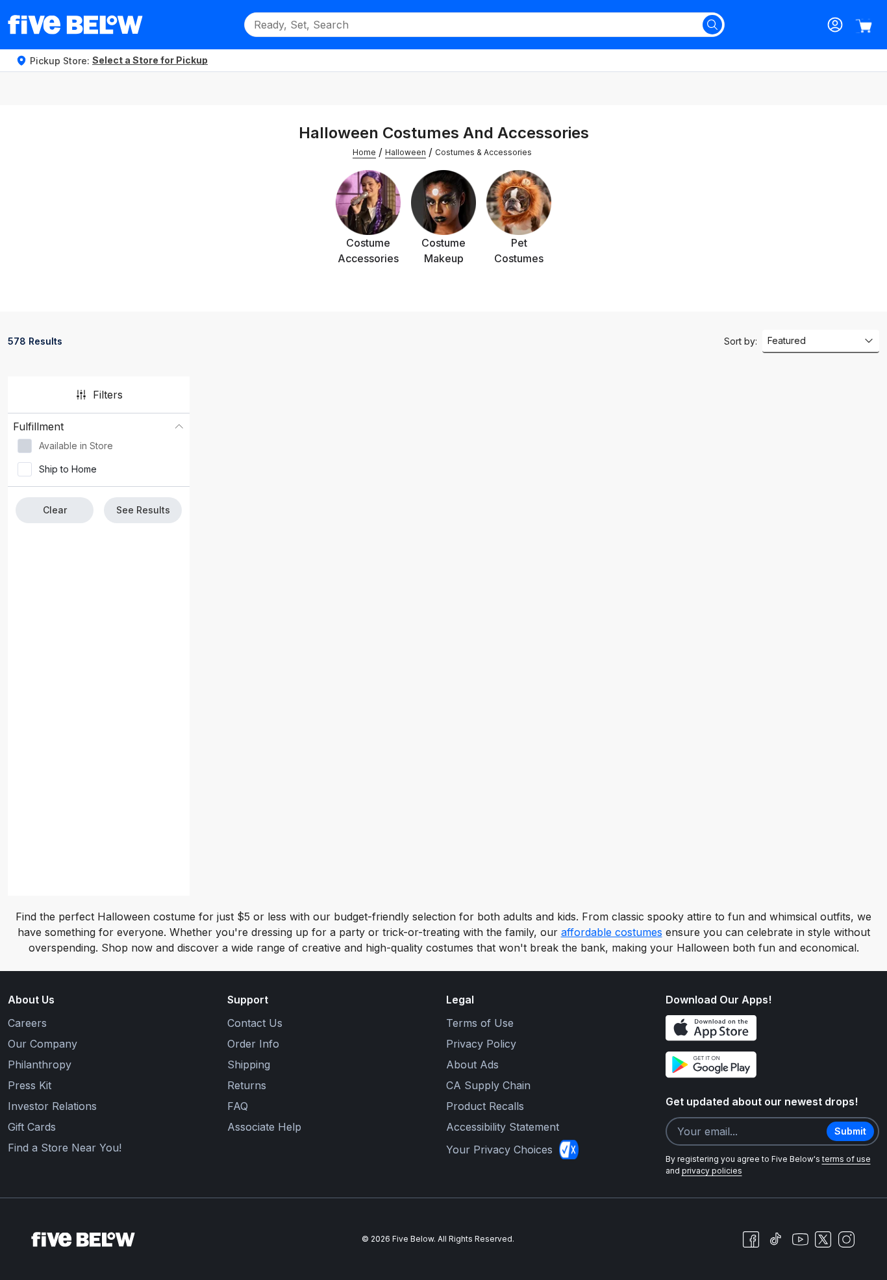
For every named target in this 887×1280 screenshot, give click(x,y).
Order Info (253, 1043)
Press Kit (29, 1085)
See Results (143, 509)
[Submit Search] (712, 24)
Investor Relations (52, 1106)
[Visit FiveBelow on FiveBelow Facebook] (750, 1239)
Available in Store (76, 445)
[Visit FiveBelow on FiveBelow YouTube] (800, 1239)
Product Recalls (485, 1106)
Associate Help (264, 1126)
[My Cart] (864, 26)
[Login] (835, 25)
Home (364, 152)
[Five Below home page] (75, 24)
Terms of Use (480, 1022)
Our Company (42, 1043)
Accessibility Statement (502, 1126)
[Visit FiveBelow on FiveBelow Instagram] (846, 1239)
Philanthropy (39, 1064)
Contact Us (254, 1022)
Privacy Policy (481, 1043)
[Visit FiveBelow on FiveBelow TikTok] (775, 1239)
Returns (246, 1085)
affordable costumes (611, 932)
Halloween (405, 152)
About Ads (472, 1064)
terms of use (846, 1159)
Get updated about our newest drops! (762, 1101)
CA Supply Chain (488, 1085)
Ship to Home (68, 468)
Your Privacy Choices (499, 1149)
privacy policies (712, 1170)
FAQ (237, 1106)
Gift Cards (32, 1126)
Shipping (248, 1064)
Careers (27, 1022)
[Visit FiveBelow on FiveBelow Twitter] (823, 1239)
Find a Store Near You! (64, 1147)
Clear (55, 509)
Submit (850, 1131)
